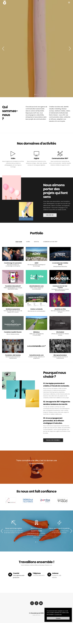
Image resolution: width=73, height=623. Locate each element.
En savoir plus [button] (58, 614)
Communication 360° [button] (50, 241)
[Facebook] (36, 603)
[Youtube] (41, 603)
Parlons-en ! (50, 215)
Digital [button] (36, 241)
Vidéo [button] (28, 241)
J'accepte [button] (58, 618)
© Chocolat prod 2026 (36, 613)
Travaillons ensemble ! (53, 440)
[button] (69, 2)
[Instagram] (32, 603)
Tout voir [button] (18, 241)
